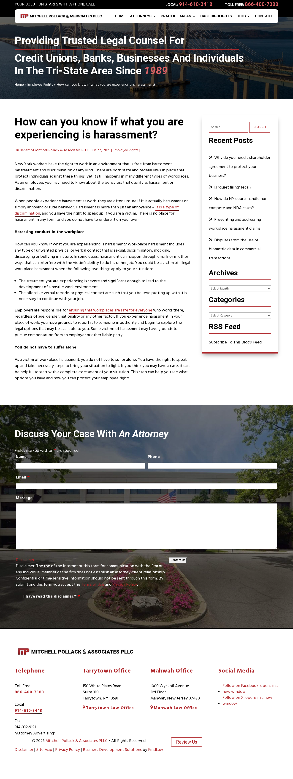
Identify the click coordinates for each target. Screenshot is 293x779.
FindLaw (155, 750)
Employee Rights (125, 150)
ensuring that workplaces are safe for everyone (110, 310)
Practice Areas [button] (176, 16)
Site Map (44, 750)
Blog (241, 16)
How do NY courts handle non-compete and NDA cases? (239, 203)
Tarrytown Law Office (110, 708)
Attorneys (141, 16)
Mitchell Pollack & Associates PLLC (62, 150)
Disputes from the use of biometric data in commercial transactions (235, 249)
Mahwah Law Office (175, 708)
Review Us (186, 742)
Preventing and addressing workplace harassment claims (235, 224)
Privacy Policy (124, 584)
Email (23, 477)
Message (24, 498)
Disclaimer (25, 560)
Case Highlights (216, 16)
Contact (264, 16)
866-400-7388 (261, 4)
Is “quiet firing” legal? (232, 187)
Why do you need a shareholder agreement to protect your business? (239, 166)
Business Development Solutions (112, 750)
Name (21, 457)
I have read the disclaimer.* (51, 596)
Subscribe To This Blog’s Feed (235, 342)
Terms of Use (92, 584)
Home (120, 16)
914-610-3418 (195, 4)
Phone (154, 457)
